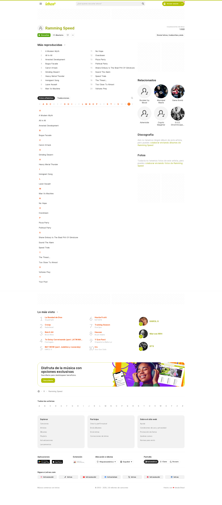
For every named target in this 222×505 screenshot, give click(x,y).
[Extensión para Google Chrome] (79, 462)
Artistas (43, 428)
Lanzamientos (45, 444)
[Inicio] (38, 391)
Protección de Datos (148, 432)
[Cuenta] (182, 3)
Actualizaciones (46, 440)
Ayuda (142, 424)
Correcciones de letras (99, 436)
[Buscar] (143, 3)
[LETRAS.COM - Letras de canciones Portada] (50, 3)
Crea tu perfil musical (98, 424)
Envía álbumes (95, 428)
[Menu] (40, 3)
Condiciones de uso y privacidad (153, 428)
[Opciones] (73, 35)
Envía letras (94, 432)
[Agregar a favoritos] (68, 35)
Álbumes (43, 432)
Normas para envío (147, 440)
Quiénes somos (146, 436)
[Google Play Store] (43, 462)
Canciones (44, 424)
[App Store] (57, 462)
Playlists (43, 436)
